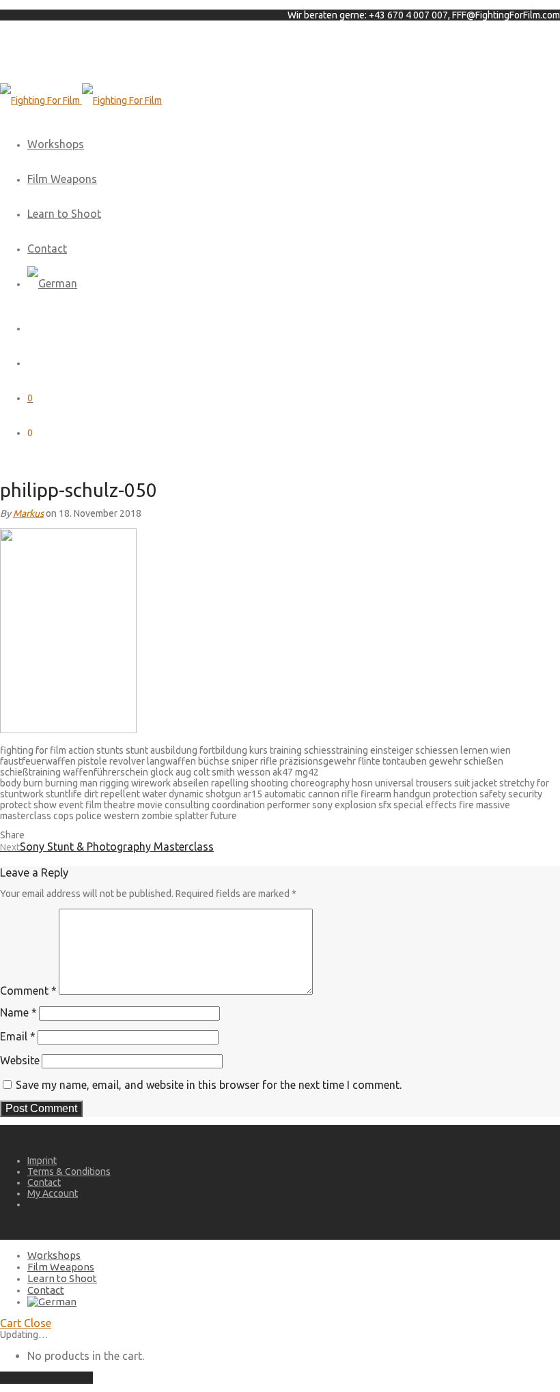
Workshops (55, 144)
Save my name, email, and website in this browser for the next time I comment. (209, 1085)
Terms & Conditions (69, 1171)
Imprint (42, 1160)
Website (20, 1060)
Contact (47, 248)
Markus (28, 513)
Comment (28, 990)
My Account (52, 1193)
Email (18, 1036)
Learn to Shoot (64, 214)
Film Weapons (62, 179)
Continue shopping (46, 1378)
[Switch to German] (52, 283)
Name (18, 1012)
